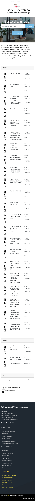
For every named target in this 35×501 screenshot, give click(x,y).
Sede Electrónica (18, 10)
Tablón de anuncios (7, 482)
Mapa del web (6, 458)
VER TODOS (17, 33)
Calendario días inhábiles (8, 441)
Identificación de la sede (8, 431)
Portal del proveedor (7, 487)
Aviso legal (5, 450)
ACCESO (13, 1)
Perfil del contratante (7, 485)
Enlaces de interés (7, 460)
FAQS (3, 468)
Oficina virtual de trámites (9, 475)
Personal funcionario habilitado (10, 443)
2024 (8, 495)
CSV (23, 1)
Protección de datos (7, 453)
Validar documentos (7, 477)
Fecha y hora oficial (7, 436)
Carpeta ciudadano (7, 480)
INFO (18, 1)
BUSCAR (29, 26)
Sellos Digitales (6, 438)
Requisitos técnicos (7, 463)
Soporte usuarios (6, 465)
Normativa (5, 433)
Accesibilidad (5, 455)
